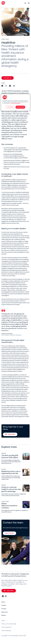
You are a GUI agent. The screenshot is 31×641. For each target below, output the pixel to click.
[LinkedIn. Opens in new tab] (2, 596)
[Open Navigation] (29, 3)
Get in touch (9, 533)
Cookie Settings (6, 630)
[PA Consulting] (3, 3)
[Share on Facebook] (10, 86)
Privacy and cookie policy (15, 103)
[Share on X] (6, 86)
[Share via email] (14, 86)
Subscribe (11, 434)
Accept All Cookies (20, 107)
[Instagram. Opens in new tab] (5, 596)
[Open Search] (25, 3)
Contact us (7, 78)
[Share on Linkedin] (2, 86)
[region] (15, 102)
